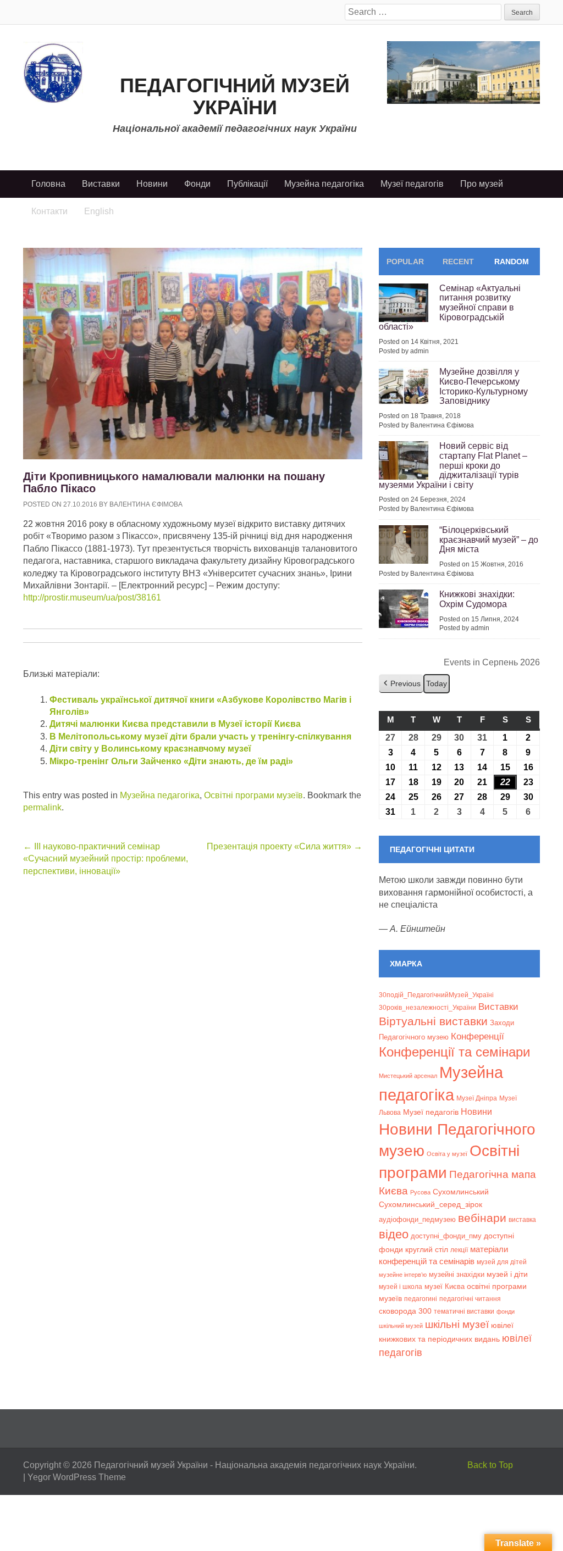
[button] (401, 683)
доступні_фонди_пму (446, 1236)
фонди (505, 1311)
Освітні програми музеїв (253, 795)
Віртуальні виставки (433, 1021)
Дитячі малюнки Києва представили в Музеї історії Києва (175, 724)
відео (394, 1234)
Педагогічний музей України (235, 96)
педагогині (420, 1298)
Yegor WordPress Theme (76, 1477)
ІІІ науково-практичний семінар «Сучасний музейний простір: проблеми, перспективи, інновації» (105, 859)
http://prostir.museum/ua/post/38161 (92, 597)
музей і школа (400, 1286)
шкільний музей (401, 1325)
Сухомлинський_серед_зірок (430, 1204)
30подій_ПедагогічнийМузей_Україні (436, 995)
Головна (48, 183)
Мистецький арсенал (408, 1075)
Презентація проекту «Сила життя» (284, 846)
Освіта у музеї (447, 1153)
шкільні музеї (457, 1324)
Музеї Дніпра (476, 1098)
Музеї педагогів (412, 183)
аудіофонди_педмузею (417, 1219)
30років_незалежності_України (427, 1007)
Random (511, 261)
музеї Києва (444, 1286)
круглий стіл (426, 1249)
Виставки (101, 183)
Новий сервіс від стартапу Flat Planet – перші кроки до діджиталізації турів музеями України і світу (453, 465)
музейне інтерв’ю (403, 1274)
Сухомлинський (461, 1192)
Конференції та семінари (454, 1051)
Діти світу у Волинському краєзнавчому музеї (150, 748)
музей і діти (507, 1274)
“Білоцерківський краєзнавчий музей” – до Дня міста (488, 539)
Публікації (247, 183)
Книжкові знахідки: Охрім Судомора (477, 599)
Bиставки (498, 1007)
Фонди (197, 183)
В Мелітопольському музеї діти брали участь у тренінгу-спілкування (200, 736)
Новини (152, 183)
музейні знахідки (456, 1274)
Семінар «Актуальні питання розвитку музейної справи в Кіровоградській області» (450, 307)
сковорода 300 (405, 1311)
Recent (458, 261)
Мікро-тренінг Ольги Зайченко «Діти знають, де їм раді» (171, 761)
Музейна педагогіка (324, 183)
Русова (420, 1192)
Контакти (49, 211)
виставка (522, 1220)
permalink (42, 807)
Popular (405, 261)
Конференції (477, 1036)
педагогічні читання (470, 1299)
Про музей (481, 183)
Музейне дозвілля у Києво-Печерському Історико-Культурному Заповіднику (483, 386)
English (99, 211)
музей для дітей (502, 1261)
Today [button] (436, 683)
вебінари (482, 1217)
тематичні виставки (464, 1311)
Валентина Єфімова (146, 504)
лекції (459, 1249)
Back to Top (490, 1465)
